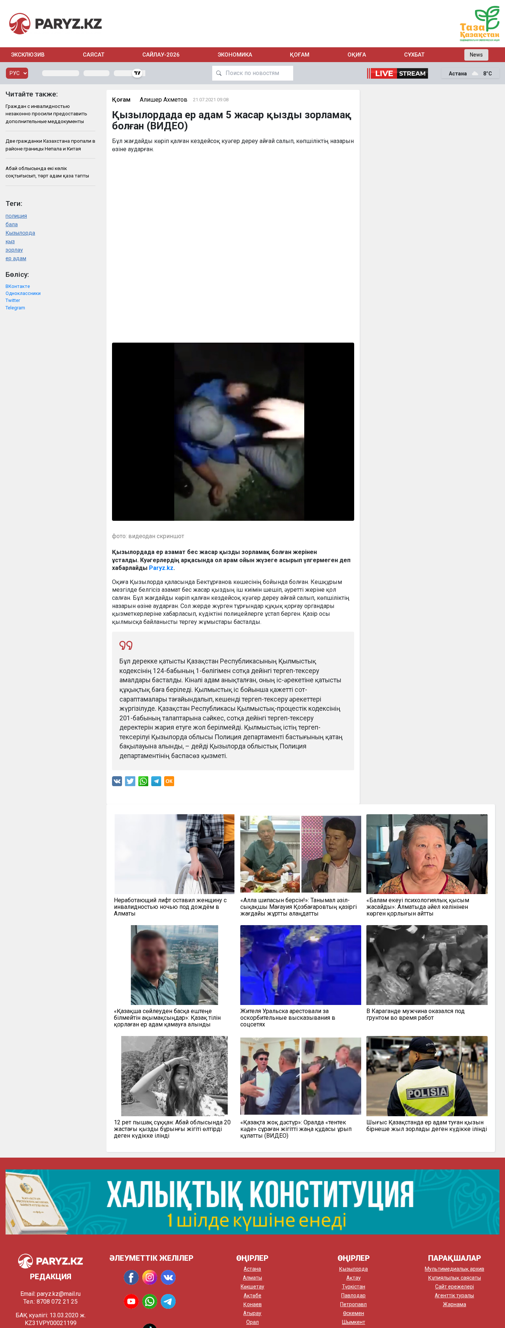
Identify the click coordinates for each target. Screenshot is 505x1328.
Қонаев (252, 1304)
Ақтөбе (252, 1295)
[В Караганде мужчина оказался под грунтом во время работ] (426, 965)
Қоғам (299, 54)
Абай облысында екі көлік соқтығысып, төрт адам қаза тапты (47, 172)
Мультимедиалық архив (454, 1269)
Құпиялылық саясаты (454, 1278)
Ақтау (353, 1278)
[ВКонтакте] (117, 783)
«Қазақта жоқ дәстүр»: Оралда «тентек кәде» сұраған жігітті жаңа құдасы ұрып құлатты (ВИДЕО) (296, 1129)
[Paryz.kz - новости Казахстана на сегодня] (55, 23)
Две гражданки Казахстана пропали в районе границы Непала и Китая (50, 144)
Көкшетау (252, 1287)
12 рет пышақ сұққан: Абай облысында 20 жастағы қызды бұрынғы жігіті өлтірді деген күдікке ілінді (172, 1129)
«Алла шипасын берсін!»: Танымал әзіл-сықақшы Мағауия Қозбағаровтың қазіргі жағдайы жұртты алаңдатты (298, 907)
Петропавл (353, 1304)
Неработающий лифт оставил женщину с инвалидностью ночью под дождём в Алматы (170, 907)
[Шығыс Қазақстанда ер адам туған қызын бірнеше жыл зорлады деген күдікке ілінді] (426, 1076)
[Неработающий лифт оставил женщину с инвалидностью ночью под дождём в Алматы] (174, 854)
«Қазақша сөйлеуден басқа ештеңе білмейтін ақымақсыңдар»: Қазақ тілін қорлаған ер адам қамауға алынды (167, 1018)
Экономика (235, 54)
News (476, 55)
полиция (16, 216)
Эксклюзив (28, 54)
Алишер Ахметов (163, 99)
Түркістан (353, 1287)
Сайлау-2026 (161, 54)
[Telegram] (156, 783)
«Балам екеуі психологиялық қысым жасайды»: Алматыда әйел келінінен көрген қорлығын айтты (417, 907)
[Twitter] (130, 783)
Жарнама (454, 1304)
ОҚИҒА (357, 54)
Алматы (252, 1278)
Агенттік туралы (454, 1295)
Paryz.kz (161, 567)
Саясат (93, 54)
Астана (252, 1269)
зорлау (14, 250)
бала (12, 224)
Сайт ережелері (454, 1287)
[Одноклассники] (169, 783)
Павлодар (353, 1295)
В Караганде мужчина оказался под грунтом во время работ (415, 1014)
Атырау (252, 1313)
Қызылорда (20, 233)
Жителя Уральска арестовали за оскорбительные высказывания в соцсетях (287, 1018)
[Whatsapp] (143, 783)
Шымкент (353, 1322)
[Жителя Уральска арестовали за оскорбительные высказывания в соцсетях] (300, 965)
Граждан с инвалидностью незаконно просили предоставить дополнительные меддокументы (46, 113)
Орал (252, 1322)
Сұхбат (414, 54)
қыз (10, 241)
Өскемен (353, 1313)
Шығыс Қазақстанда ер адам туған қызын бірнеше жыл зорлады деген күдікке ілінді (426, 1125)
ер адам (16, 258)
